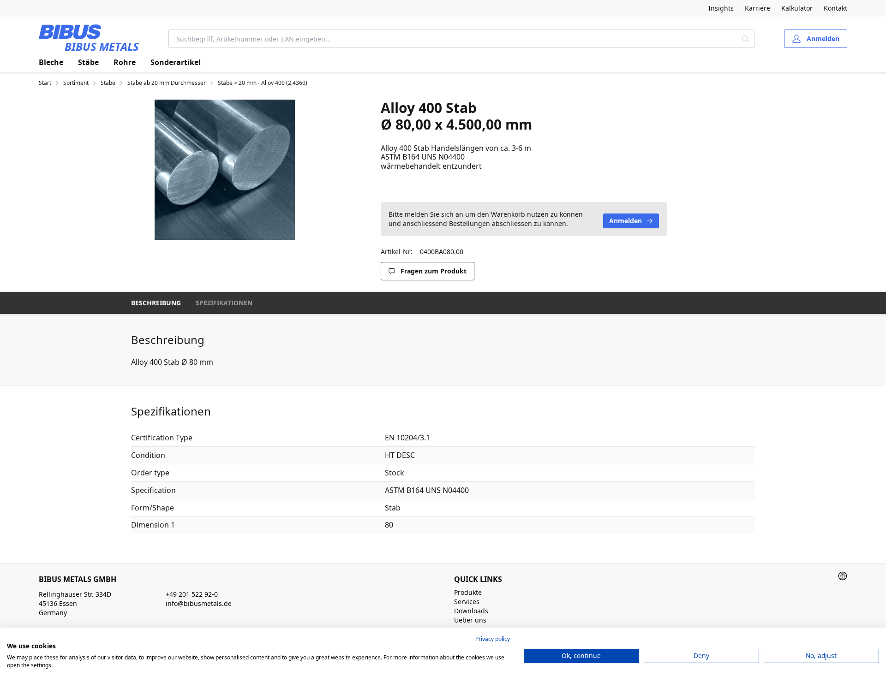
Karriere (757, 8)
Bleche (51, 62)
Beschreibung (156, 302)
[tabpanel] (224, 170)
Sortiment (76, 83)
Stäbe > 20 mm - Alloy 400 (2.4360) (262, 83)
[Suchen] (745, 39)
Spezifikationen (224, 302)
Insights (721, 8)
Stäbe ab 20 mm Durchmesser (166, 83)
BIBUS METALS (102, 46)
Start (45, 83)
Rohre (125, 62)
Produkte (468, 592)
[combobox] (452, 39)
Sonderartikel (175, 62)
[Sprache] (842, 576)
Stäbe (88, 62)
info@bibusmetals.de (199, 603)
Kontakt (835, 8)
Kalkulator (797, 8)
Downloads (471, 610)
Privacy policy (492, 639)
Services (466, 601)
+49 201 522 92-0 (192, 594)
